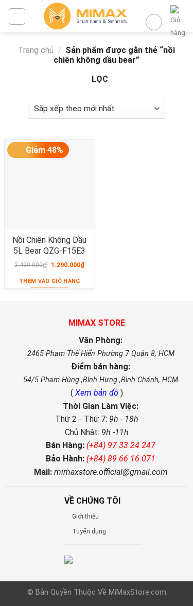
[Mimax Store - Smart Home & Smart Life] (85, 16)
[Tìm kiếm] (154, 22)
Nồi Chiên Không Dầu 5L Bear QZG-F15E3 (49, 245)
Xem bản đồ (97, 393)
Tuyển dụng (89, 531)
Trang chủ (36, 50)
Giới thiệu (85, 516)
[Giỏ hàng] (177, 22)
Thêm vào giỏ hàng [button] (49, 281)
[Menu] (17, 16)
